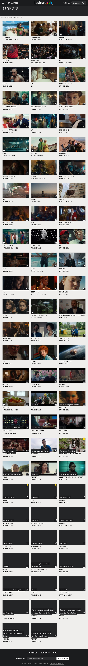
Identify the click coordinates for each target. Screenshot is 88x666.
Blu (4, 616)
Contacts (45, 653)
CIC (32, 84)
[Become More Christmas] (32, 173)
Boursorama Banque (39, 569)
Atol (32, 222)
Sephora (62, 408)
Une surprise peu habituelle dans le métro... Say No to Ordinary (42, 611)
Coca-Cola (35, 292)
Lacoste (6, 500)
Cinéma (34, 590)
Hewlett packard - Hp (39, 315)
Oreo (5, 569)
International (8, 40)
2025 (43, 63)
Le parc (5, 567)
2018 (67, 502)
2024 (11, 86)
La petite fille (7, 543)
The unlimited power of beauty (70, 405)
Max (32, 130)
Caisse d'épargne (66, 107)
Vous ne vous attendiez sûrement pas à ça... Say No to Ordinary (13, 633)
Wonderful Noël (65, 497)
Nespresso (7, 37)
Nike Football (8, 246)
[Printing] (32, 312)
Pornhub (6, 408)
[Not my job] (4, 404)
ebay (4, 269)
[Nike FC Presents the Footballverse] (4, 242)
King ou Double (37, 543)
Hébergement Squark (57, 664)
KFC (60, 246)
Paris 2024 (34, 454)
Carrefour (35, 37)
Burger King (64, 130)
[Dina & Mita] (32, 150)
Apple (5, 153)
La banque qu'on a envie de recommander (41, 565)
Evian (5, 477)
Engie (5, 315)
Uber (61, 569)
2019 (39, 433)
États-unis (63, 40)
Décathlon (63, 292)
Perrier (34, 477)
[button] (27, 34)
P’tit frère (63, 543)
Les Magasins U (8, 523)
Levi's (61, 60)
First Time (35, 520)
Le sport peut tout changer (40, 451)
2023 (11, 178)
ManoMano (7, 338)
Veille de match (8, 520)
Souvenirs (35, 497)
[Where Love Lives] (32, 57)
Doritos (34, 153)
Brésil (61, 364)
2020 (11, 387)
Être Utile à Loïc (37, 428)
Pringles (62, 37)
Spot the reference (9, 451)
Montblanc (35, 246)
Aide (55, 653)
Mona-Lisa (35, 474)
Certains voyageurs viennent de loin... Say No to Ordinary (70, 611)
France (34, 40)
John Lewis (35, 60)
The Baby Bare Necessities (12, 474)
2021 (67, 317)
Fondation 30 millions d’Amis (70, 454)
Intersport (63, 431)
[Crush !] (4, 150)
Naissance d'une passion (68, 474)
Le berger (35, 405)
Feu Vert (6, 199)
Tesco (33, 176)
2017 (39, 572)
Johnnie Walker (65, 361)
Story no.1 (63, 590)
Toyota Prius (64, 593)
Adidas (62, 523)
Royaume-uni (36, 63)
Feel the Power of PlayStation (13, 428)
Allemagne (7, 294)
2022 (67, 225)
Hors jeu (62, 428)
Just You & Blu (8, 613)
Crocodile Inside (8, 497)
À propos (33, 653)
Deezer (5, 84)
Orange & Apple (9, 222)
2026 (16, 40)
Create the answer (66, 520)
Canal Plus (35, 384)
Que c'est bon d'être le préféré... (13, 590)
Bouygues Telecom (66, 84)
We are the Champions (67, 451)
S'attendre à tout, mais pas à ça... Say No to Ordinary (41, 634)
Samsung (62, 546)
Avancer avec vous (66, 567)
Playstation (7, 431)
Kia (4, 292)
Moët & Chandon (37, 523)
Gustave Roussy (9, 176)
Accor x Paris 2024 (10, 130)
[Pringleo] (61, 34)
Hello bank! (7, 593)
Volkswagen (64, 338)
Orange (5, 384)
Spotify (62, 269)
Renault (6, 60)
